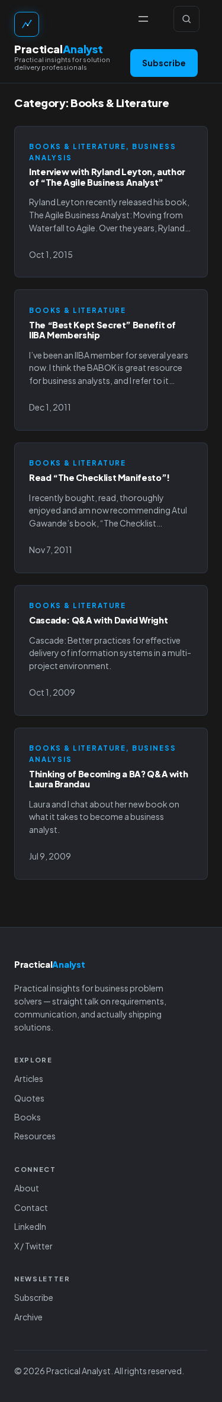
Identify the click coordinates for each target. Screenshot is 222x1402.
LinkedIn (30, 1226)
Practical (58, 49)
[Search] (186, 19)
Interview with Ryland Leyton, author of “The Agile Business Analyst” (107, 177)
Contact (31, 1207)
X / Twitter (33, 1246)
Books (27, 1117)
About (26, 1188)
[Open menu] (143, 19)
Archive (28, 1316)
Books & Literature (77, 146)
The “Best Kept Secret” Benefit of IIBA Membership (102, 330)
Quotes (29, 1098)
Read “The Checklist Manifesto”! (99, 478)
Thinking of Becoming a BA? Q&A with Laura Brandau (108, 779)
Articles (28, 1078)
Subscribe (164, 62)
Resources (35, 1135)
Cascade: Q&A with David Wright (98, 620)
